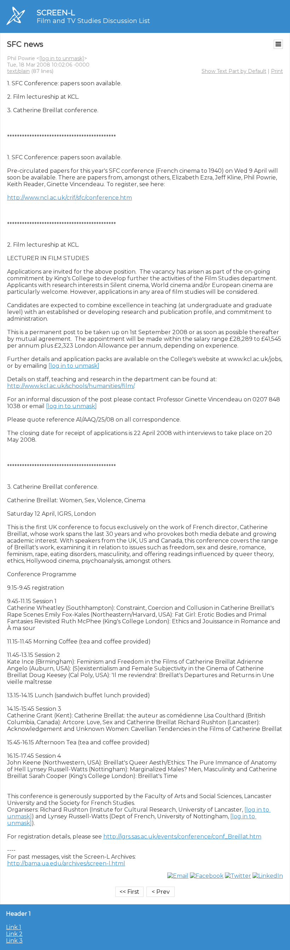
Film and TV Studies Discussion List (93, 21)
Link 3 (14, 940)
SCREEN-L (56, 12)
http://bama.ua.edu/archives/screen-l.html (66, 863)
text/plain (18, 71)
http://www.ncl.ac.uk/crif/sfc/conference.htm (69, 197)
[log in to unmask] (61, 58)
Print (277, 71)
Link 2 (14, 934)
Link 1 (13, 927)
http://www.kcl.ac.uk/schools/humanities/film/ (70, 386)
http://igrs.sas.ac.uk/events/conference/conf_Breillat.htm (182, 836)
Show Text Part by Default (234, 71)
